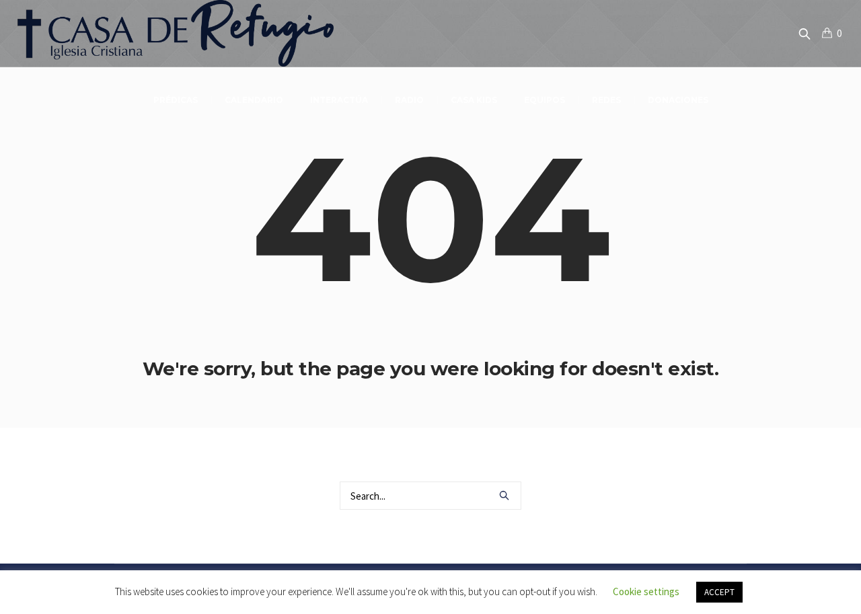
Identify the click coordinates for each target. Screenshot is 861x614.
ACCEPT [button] (719, 592)
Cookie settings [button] (646, 591)
